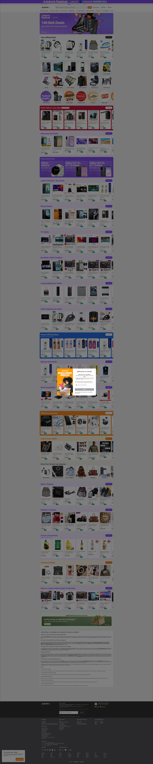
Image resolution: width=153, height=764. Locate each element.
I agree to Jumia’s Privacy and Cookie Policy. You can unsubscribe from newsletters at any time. (85, 382)
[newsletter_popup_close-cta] (94, 370)
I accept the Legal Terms (88, 379)
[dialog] (76, 382)
